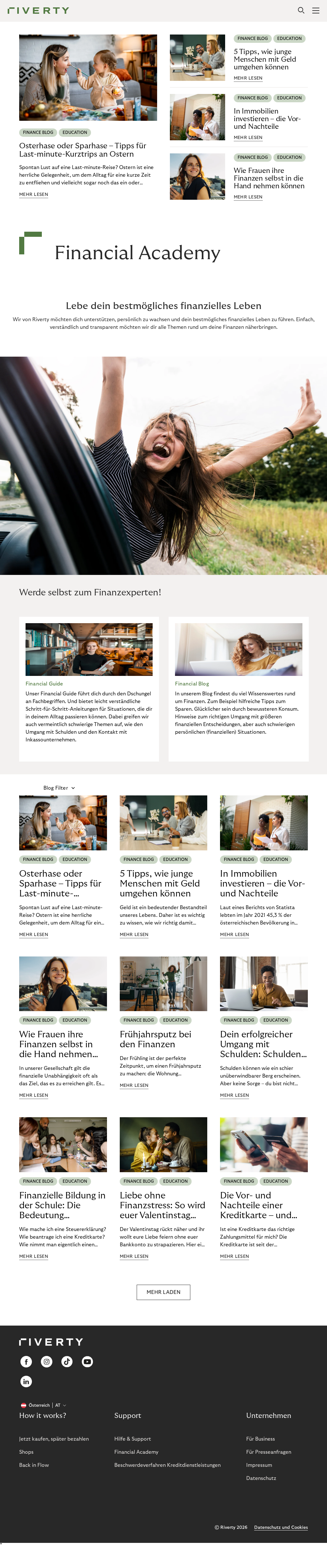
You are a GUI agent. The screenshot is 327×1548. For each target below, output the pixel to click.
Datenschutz (261, 1478)
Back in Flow (34, 1465)
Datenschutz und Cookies (281, 1527)
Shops (26, 1452)
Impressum (259, 1465)
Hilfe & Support (132, 1439)
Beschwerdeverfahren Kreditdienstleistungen (167, 1465)
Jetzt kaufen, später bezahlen (54, 1439)
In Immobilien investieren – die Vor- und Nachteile (267, 119)
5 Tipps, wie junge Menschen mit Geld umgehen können (265, 59)
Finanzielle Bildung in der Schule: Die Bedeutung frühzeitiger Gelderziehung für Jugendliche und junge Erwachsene (62, 1205)
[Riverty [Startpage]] (38, 11)
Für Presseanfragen (268, 1452)
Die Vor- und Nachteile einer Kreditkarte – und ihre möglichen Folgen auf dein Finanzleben (256, 1205)
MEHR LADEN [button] (163, 1292)
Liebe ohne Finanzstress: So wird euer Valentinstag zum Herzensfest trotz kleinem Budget (163, 1205)
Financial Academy (136, 1452)
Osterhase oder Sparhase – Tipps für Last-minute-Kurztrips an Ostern (82, 150)
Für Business (260, 1439)
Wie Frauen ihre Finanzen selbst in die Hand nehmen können (269, 178)
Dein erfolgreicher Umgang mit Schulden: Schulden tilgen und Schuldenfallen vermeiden (260, 1044)
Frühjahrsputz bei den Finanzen (155, 1039)
